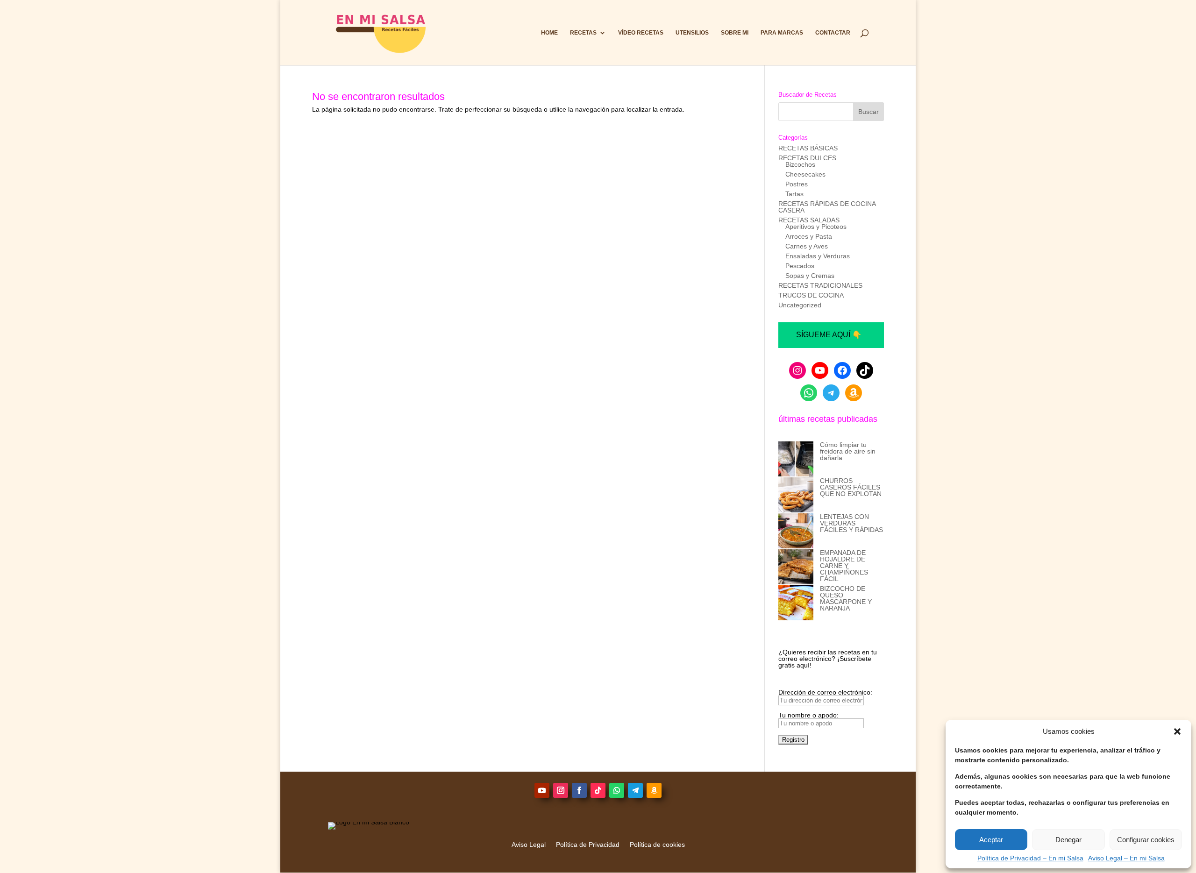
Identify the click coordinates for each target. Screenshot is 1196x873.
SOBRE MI (734, 32)
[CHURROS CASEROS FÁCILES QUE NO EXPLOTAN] (795, 495)
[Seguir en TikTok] (598, 790)
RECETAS (583, 32)
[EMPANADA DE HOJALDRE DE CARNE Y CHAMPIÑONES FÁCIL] (795, 567)
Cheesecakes (805, 174)
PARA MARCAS (782, 32)
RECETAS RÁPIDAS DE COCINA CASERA (827, 207)
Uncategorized (799, 305)
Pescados (799, 266)
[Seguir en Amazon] (654, 790)
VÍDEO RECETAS (640, 32)
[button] (1177, 731)
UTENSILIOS (692, 32)
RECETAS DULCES (807, 158)
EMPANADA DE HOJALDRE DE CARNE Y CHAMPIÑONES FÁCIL (844, 565)
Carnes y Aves (806, 246)
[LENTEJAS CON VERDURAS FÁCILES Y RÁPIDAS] (795, 531)
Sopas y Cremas (809, 275)
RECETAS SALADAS (809, 220)
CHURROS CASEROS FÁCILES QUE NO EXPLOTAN (851, 487)
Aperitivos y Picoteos (816, 226)
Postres (796, 184)
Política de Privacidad (587, 844)
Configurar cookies (1146, 840)
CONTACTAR (832, 32)
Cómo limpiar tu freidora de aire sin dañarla (848, 451)
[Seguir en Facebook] (579, 790)
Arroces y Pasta (808, 236)
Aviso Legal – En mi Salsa (1126, 858)
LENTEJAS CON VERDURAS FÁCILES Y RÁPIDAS (851, 523)
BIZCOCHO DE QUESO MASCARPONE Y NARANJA (846, 598)
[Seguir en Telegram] (635, 790)
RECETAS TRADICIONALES (820, 285)
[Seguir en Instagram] (560, 790)
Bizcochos (800, 164)
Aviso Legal (529, 844)
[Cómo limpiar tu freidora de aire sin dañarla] (795, 459)
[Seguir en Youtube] (541, 790)
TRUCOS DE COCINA (811, 295)
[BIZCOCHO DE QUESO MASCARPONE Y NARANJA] (795, 603)
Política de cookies (657, 844)
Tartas (794, 194)
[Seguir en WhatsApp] (616, 790)
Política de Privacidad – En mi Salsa (1030, 858)
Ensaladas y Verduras (817, 256)
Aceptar (991, 840)
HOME (549, 32)
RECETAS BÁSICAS (808, 148)
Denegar (1068, 840)
